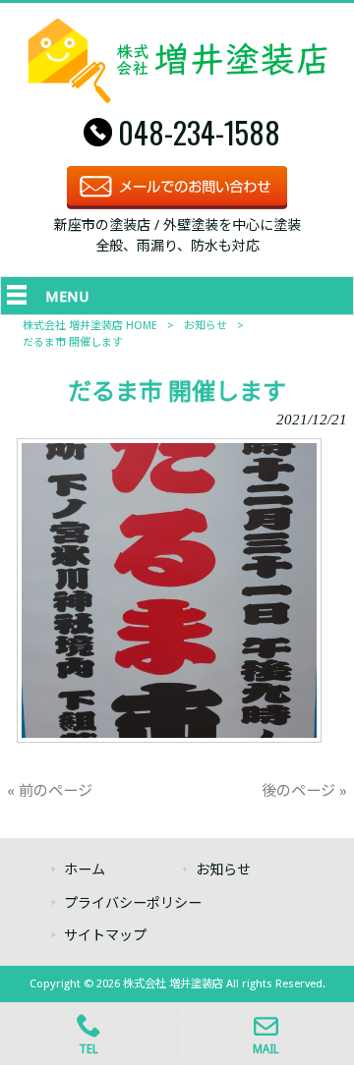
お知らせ (205, 325)
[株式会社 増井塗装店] (177, 98)
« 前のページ (49, 791)
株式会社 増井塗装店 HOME (90, 325)
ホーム (84, 869)
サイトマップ (105, 935)
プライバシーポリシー (133, 903)
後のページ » (304, 791)
